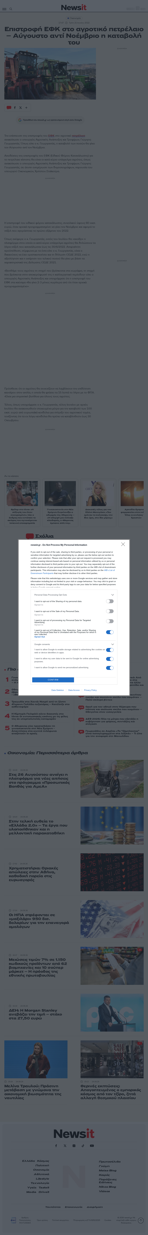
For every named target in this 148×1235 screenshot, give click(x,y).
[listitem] (74, 594)
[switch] (110, 601)
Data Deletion (57, 690)
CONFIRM (53, 680)
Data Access (74, 690)
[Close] (124, 545)
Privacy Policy (90, 690)
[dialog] (74, 618)
